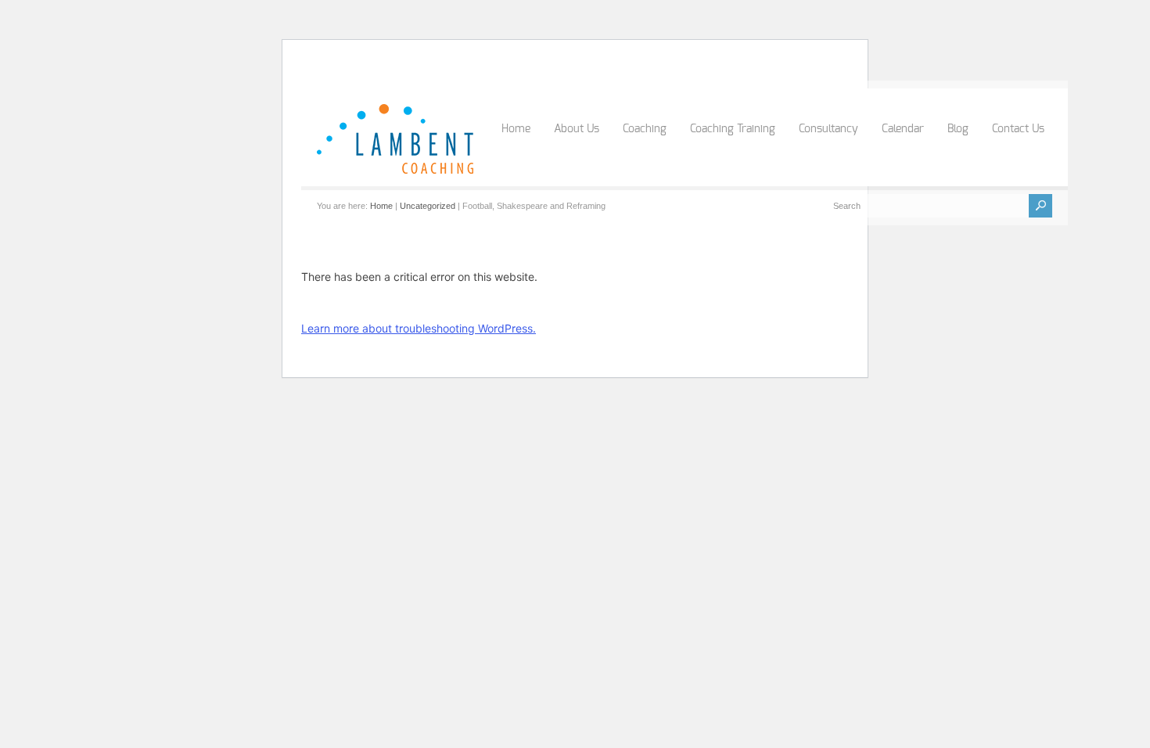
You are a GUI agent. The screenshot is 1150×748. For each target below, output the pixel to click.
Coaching (645, 129)
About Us (576, 129)
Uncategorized (427, 205)
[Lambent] (395, 170)
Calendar (903, 129)
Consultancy (828, 129)
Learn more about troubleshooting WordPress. (418, 328)
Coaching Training (732, 129)
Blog (958, 129)
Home (515, 129)
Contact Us (1018, 129)
